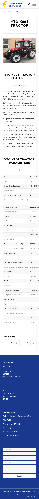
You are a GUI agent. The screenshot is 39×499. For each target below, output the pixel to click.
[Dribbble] (28, 496)
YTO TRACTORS (7, 13)
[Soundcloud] (31, 496)
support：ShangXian (20, 494)
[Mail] (34, 496)
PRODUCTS (18, 11)
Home (11, 11)
